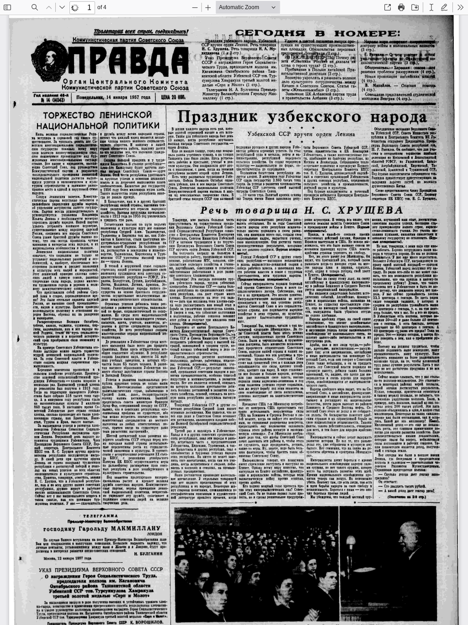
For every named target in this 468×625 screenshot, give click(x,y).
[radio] (431, 7)
